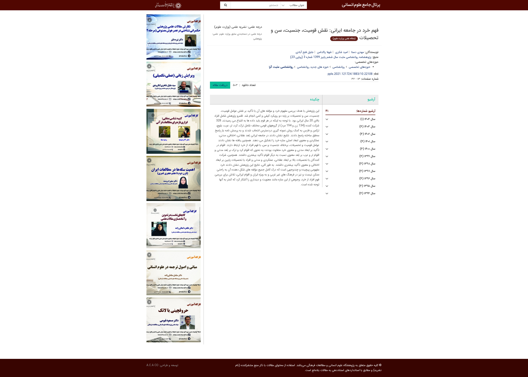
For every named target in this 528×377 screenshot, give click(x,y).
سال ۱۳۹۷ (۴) (367, 171)
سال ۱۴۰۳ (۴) (367, 126)
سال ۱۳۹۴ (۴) (367, 193)
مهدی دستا (357, 52)
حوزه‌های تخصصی (359, 67)
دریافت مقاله (220, 85)
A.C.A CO (152, 365)
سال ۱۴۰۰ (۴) (367, 149)
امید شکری (341, 52)
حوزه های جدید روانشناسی (313, 67)
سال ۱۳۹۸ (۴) (367, 164)
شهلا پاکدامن (324, 52)
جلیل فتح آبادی (305, 52)
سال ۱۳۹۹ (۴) (367, 156)
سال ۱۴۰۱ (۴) (367, 141)
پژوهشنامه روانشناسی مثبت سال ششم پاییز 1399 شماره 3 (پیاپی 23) (330, 57)
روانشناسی (338, 67)
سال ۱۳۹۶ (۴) (367, 178)
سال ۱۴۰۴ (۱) (367, 119)
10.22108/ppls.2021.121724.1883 (350, 74)
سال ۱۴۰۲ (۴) (367, 134)
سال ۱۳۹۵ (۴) (367, 186)
